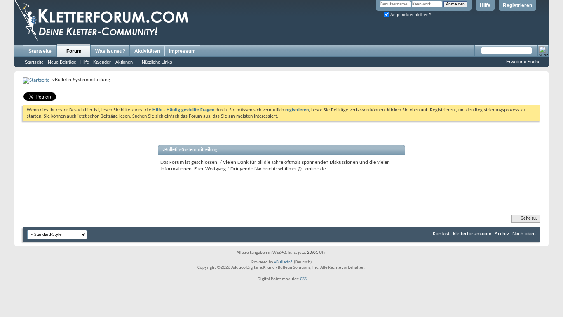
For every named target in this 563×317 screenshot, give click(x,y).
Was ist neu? (110, 51)
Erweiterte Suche (523, 61)
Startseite (40, 51)
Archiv (502, 234)
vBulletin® (283, 262)
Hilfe (485, 5)
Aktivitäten (147, 51)
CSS (303, 279)
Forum (74, 51)
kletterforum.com (472, 234)
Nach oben (524, 234)
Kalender (102, 61)
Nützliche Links (157, 61)
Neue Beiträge (62, 61)
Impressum (182, 51)
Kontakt (441, 234)
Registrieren (517, 5)
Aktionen (124, 61)
